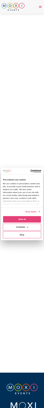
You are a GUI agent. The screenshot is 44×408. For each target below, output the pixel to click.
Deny (22, 235)
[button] (40, 7)
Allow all (22, 219)
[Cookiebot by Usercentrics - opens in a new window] (31, 171)
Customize (20, 227)
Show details (30, 212)
